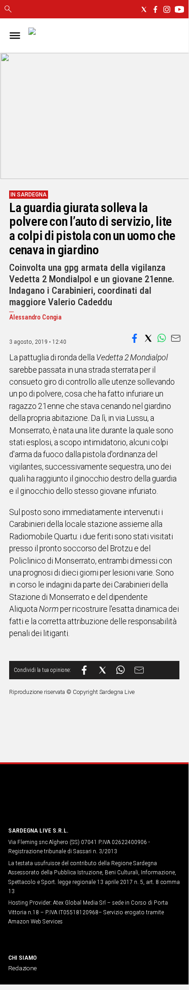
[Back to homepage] (56, 801)
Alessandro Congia (35, 317)
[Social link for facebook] (155, 9)
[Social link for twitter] (143, 9)
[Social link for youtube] (179, 9)
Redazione (22, 968)
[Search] (8, 10)
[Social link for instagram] (166, 9)
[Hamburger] (15, 35)
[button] (134, 338)
